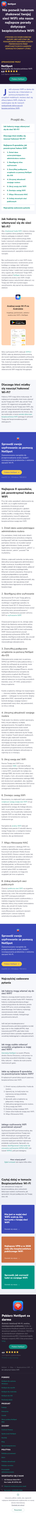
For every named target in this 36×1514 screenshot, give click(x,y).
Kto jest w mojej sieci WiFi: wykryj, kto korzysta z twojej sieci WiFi (16, 1218)
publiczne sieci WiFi (15, 888)
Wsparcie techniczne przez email (15, 1486)
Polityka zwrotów (7, 1465)
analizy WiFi (16, 826)
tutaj (3, 1341)
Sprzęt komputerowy (9, 1446)
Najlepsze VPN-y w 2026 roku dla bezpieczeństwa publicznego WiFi (17, 1249)
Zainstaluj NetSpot (9, 1053)
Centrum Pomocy (7, 1430)
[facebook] (15, 56)
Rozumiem (18, 1510)
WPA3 (9, 1151)
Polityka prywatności (9, 1453)
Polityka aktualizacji (8, 1461)
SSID (14, 766)
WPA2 (28, 352)
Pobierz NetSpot (18, 79)
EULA (3, 1457)
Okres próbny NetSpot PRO (9, 1421)
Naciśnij (4, 1438)
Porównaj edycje (7, 1400)
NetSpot (16, 275)
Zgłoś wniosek (9, 1162)
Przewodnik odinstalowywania (8, 1471)
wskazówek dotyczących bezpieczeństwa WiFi (12, 107)
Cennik (4, 1415)
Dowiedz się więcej (10, 1229)
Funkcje (4, 1407)
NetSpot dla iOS (7, 1396)
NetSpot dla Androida (9, 1392)
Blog (3, 1442)
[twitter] (20, 56)
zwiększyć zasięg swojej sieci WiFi (14, 802)
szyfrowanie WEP (14, 615)
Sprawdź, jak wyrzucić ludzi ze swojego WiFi (16, 1276)
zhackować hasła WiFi (13, 231)
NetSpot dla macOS (8, 1388)
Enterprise (5, 1411)
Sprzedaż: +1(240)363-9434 (13, 1490)
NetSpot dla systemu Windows (9, 1382)
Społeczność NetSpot (9, 1434)
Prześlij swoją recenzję (10, 1358)
